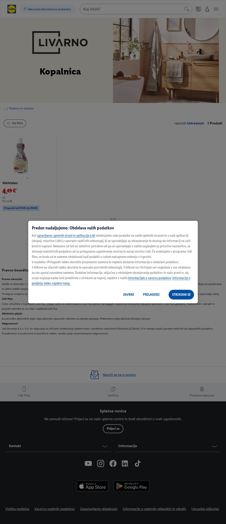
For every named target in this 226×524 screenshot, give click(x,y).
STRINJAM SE (181, 294)
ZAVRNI (128, 294)
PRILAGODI (151, 294)
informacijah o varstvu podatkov (149, 278)
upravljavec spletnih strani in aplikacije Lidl (66, 235)
